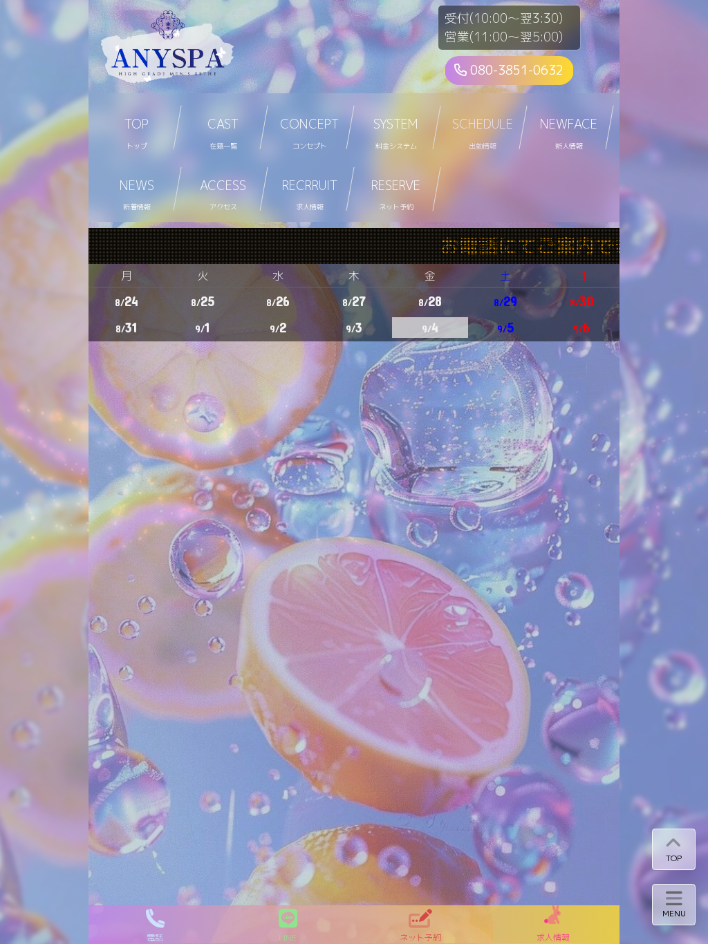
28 (430, 301)
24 (126, 301)
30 (582, 301)
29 (505, 301)
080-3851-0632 (515, 70)
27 (354, 301)
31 (126, 327)
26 (278, 301)
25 (202, 301)
